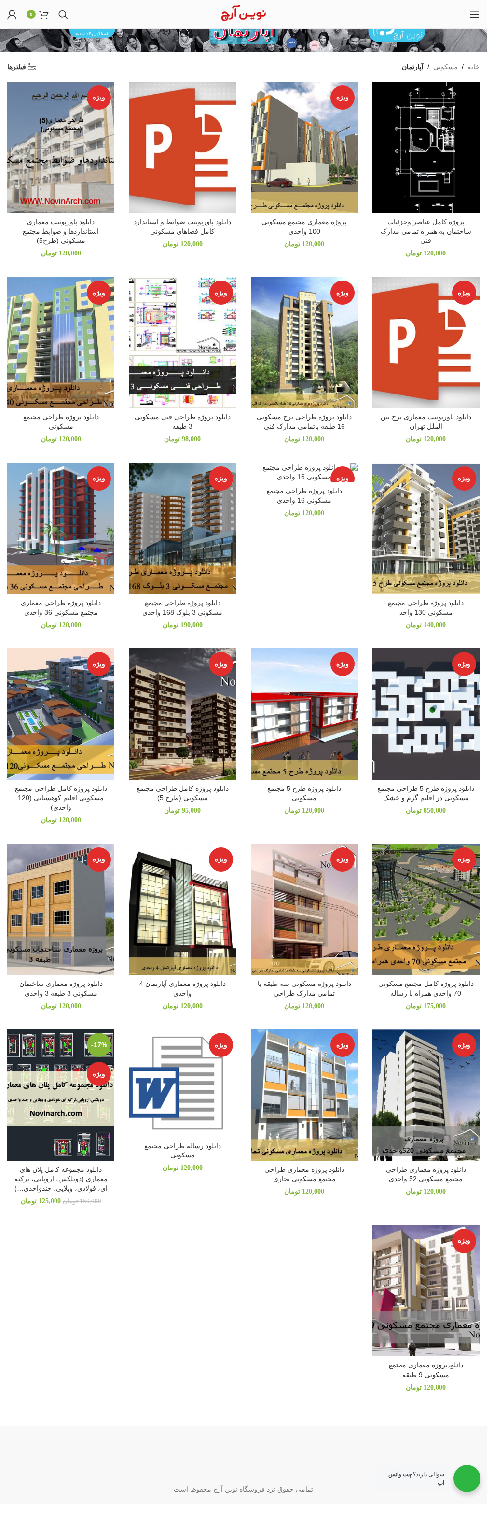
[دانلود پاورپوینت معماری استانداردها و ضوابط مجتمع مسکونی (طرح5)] (60, 147)
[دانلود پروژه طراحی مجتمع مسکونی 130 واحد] (426, 528)
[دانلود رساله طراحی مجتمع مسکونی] (182, 1083)
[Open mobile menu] (474, 14)
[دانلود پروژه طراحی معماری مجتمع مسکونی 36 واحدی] (60, 528)
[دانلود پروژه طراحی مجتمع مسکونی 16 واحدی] (304, 472)
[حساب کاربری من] (12, 14)
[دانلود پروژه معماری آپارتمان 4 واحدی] (182, 909)
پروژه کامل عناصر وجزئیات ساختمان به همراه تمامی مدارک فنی (426, 231)
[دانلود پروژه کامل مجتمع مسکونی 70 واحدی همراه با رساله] (426, 909)
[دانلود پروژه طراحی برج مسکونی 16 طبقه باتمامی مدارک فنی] (304, 342)
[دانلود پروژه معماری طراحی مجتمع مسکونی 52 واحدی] (426, 1094)
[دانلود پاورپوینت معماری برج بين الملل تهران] (426, 342)
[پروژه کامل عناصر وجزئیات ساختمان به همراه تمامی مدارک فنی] (426, 147)
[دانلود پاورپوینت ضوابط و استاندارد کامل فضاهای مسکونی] (182, 147)
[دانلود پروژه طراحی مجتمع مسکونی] (60, 342)
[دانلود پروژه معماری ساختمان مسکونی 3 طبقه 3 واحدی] (60, 909)
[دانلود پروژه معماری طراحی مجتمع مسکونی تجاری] (304, 1094)
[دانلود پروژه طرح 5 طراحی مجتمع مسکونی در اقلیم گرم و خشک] (426, 713)
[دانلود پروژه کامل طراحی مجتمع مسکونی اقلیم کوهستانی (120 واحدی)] (60, 713)
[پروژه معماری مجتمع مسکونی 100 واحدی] (304, 147)
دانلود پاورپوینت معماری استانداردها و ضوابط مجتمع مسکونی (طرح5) (61, 231)
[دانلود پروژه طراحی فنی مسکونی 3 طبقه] (182, 342)
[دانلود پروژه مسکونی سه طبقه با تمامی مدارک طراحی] (304, 909)
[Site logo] (243, 13)
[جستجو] (63, 14)
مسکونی (445, 66)
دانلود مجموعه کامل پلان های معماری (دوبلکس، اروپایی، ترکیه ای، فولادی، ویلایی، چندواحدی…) (61, 1179)
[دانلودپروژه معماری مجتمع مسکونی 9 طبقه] (426, 1290)
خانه (473, 66)
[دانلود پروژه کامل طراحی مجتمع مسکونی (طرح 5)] (182, 713)
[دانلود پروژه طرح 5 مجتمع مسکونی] (304, 713)
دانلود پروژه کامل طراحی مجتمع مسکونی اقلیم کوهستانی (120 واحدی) (61, 798)
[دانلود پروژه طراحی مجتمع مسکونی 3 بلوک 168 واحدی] (182, 528)
